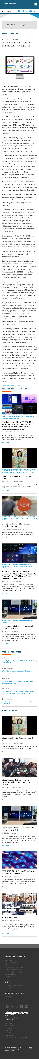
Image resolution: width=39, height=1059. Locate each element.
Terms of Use (9, 1028)
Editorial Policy (9, 1035)
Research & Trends (26, 566)
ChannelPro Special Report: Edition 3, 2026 (17, 477)
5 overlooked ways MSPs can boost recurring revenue (16, 525)
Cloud (33, 469)
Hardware (5, 385)
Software (16, 418)
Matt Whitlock (16, 432)
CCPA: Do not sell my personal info (16, 1037)
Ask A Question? (10, 977)
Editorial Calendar (10, 965)
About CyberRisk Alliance (12, 962)
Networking (12, 416)
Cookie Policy (9, 1033)
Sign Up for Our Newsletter (13, 972)
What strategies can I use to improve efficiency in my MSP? (19, 703)
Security (9, 418)
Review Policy (9, 1026)
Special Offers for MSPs (12, 974)
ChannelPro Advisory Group (13, 970)
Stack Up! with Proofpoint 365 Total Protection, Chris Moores (19, 662)
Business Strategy (25, 469)
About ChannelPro (10, 960)
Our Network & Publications (14, 967)
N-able (4, 86)
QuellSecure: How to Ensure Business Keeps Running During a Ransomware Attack (18, 692)
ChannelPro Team (17, 481)
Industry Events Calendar (13, 988)
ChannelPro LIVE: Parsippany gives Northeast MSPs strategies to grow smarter (16, 782)
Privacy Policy (9, 1030)
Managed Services (14, 385)
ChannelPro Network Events (14, 985)
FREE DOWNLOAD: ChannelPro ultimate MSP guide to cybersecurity (18, 872)
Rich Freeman (14, 39)
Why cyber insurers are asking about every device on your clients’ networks (17, 672)
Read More (5, 442)
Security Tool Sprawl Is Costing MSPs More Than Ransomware (18, 682)
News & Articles (10, 33)
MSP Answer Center (10, 918)
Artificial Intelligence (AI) (10, 415)
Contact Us (8, 1023)
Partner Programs (22, 416)
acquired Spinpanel (14, 373)
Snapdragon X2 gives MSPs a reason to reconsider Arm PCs (18, 627)
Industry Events (14, 471)
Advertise (8, 996)
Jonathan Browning (18, 529)
